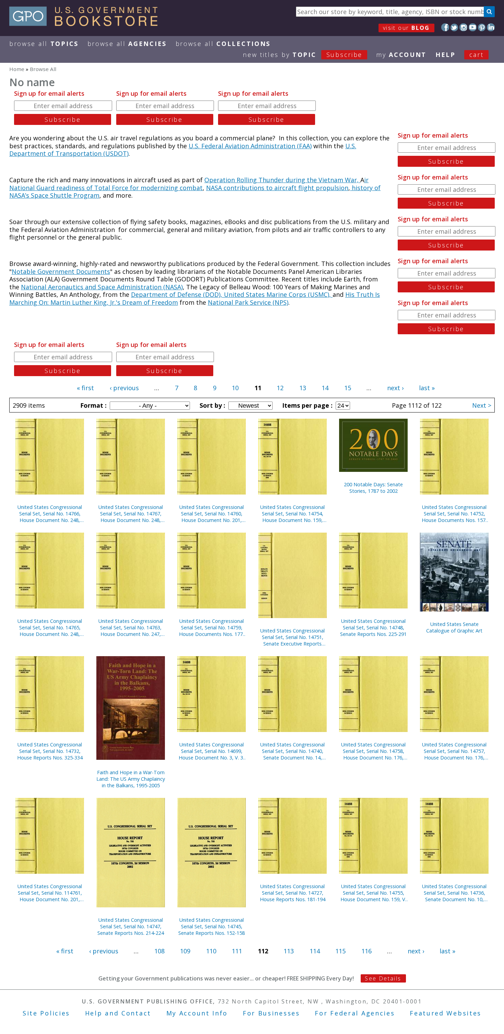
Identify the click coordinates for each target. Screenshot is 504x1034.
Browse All (44, 43)
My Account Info (197, 1013)
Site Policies (46, 1013)
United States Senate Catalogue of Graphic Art (454, 627)
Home (16, 69)
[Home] (86, 24)
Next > (481, 405)
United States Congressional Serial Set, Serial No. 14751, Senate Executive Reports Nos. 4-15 (292, 637)
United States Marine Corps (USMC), (278, 294)
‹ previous (124, 388)
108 (159, 951)
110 (211, 951)
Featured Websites (445, 1013)
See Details (383, 978)
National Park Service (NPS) (248, 302)
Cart (476, 54)
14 (325, 388)
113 (289, 951)
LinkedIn (491, 27)
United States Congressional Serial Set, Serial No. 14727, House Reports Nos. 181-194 (292, 893)
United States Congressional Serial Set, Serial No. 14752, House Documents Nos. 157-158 (454, 513)
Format (92, 405)
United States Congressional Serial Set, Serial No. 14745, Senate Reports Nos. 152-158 (211, 926)
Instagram (463, 27)
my (401, 54)
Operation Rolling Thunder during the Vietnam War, (282, 180)
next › (395, 388)
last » (427, 388)
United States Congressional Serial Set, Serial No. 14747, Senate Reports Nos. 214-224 (130, 926)
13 (302, 388)
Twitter (454, 27)
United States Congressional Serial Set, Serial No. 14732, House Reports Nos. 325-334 (50, 751)
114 (315, 951)
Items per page (306, 405)
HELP (445, 54)
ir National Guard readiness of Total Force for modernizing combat (189, 184)
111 (237, 951)
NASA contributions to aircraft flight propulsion (277, 188)
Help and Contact (118, 1013)
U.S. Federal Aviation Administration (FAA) (250, 146)
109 (185, 951)
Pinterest (482, 27)
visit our (406, 28)
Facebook (445, 27)
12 (280, 388)
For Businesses (271, 1013)
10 (235, 388)
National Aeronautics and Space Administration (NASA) (102, 287)
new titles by (302, 54)
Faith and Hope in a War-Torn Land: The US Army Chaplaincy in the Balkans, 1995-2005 (130, 779)
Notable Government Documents (61, 271)
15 (347, 388)
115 (340, 951)
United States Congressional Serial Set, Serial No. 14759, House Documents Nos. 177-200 (211, 627)
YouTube (473, 27)
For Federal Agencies (355, 1013)
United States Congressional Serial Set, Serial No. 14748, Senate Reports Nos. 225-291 (373, 627)
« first (85, 388)
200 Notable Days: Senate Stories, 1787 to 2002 (373, 487)
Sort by (212, 405)
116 (366, 951)
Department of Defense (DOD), (177, 294)
